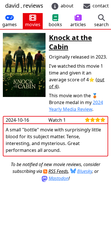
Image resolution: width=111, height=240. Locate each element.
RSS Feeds (58, 171)
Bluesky (84, 171)
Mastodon (59, 178)
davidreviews (24, 6)
